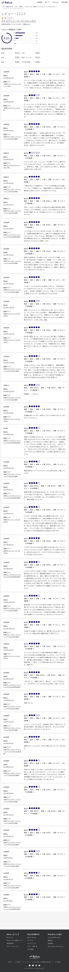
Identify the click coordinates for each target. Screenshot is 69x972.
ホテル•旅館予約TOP (8, 6)
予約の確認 (64, 2)
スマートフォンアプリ (13, 946)
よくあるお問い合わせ (54, 937)
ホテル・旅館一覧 (32, 946)
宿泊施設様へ (10, 943)
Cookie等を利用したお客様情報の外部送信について (43, 962)
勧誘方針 (10, 962)
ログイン (47, 2)
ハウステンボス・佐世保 (31, 6)
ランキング (30, 940)
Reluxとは (56, 2)
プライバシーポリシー (26, 962)
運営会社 (50, 940)
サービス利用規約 (17, 962)
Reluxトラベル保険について (14, 940)
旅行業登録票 (58, 962)
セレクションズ (31, 943)
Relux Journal (31, 937)
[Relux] (6, 2)
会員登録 (39, 2)
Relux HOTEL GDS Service (55, 946)
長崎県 (21, 6)
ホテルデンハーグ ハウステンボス (47, 6)
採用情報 (50, 943)
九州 (16, 6)
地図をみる (26, 24)
